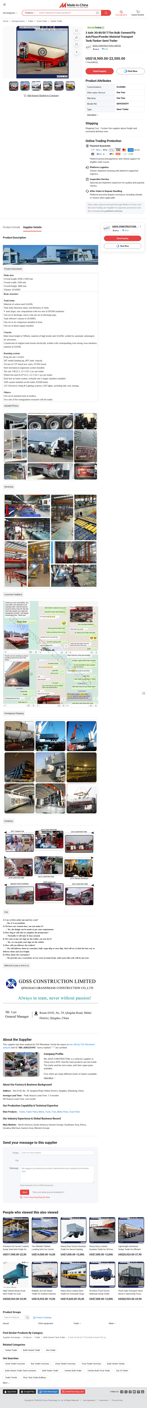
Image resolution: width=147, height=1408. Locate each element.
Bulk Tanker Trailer (50, 1370)
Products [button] (29, 12)
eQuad (6, 1323)
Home (5, 21)
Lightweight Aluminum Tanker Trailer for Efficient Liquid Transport (129, 1249)
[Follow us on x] (125, 1391)
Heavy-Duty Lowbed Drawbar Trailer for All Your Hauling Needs (101, 1249)
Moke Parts (62, 1111)
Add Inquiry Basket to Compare (43, 95)
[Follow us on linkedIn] (142, 1391)
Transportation (18, 21)
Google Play (27, 1391)
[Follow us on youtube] (134, 1391)
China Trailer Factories (15, 1363)
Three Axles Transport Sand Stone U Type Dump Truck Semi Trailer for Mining (130, 1293)
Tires (53, 1111)
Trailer (30, 21)
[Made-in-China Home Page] (73, 5)
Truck (47, 1111)
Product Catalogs (43, 1317)
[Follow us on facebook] (121, 1391)
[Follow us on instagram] (130, 1391)
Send (24, 1192)
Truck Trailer (41, 21)
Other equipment (45, 1323)
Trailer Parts (32, 1111)
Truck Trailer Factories (91, 1363)
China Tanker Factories (65, 1363)
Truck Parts (74, 1111)
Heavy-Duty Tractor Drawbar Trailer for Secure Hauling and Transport (73, 1249)
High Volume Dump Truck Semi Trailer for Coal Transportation (14, 1293)
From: (16, 1153)
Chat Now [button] (132, 71)
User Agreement (89, 1400)
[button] (4, 4)
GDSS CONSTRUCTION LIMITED (106, 45)
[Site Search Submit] (106, 13)
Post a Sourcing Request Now (35, 1197)
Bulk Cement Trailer (31, 1350)
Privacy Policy (117, 1400)
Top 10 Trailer (122, 1370)
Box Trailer (51, 1350)
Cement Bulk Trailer (73, 1370)
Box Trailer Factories (40, 1363)
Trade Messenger (48, 1391)
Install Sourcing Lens (74, 1391)
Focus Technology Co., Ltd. (53, 1400)
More (5, 1382)
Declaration (103, 1400)
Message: (14, 1168)
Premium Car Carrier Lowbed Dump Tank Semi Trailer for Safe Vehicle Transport (16, 1249)
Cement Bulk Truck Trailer (99, 1370)
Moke (41, 1111)
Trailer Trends (11, 1377)
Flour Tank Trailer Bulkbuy (34, 1377)
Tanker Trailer (56, 21)
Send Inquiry (99, 71)
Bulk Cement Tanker (116, 1363)
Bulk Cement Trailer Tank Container (20, 1370)
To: (17, 1160)
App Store (10, 1391)
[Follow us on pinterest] (138, 1391)
